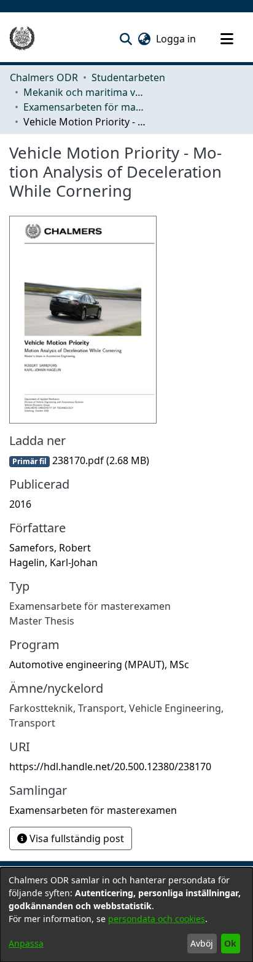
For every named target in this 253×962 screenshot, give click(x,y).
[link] (79, 460)
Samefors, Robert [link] (50, 547)
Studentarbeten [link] (128, 77)
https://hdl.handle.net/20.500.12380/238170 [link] (110, 766)
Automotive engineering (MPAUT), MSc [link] (99, 664)
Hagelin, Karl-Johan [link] (53, 562)
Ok (230, 943)
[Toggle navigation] (226, 38)
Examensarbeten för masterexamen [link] (84, 107)
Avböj (201, 943)
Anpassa (26, 943)
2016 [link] (20, 504)
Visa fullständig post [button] (75, 838)
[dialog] (126, 914)
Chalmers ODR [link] (44, 77)
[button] (125, 38)
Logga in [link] (176, 38)
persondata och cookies (156, 919)
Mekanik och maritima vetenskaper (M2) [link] (84, 92)
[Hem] (22, 38)
